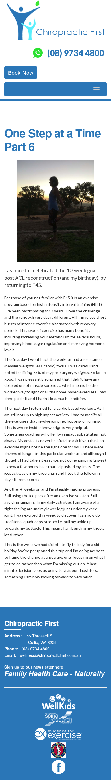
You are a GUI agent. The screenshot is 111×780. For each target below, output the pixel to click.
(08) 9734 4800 (75, 53)
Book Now (21, 72)
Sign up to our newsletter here (33, 667)
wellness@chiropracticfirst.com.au (50, 655)
